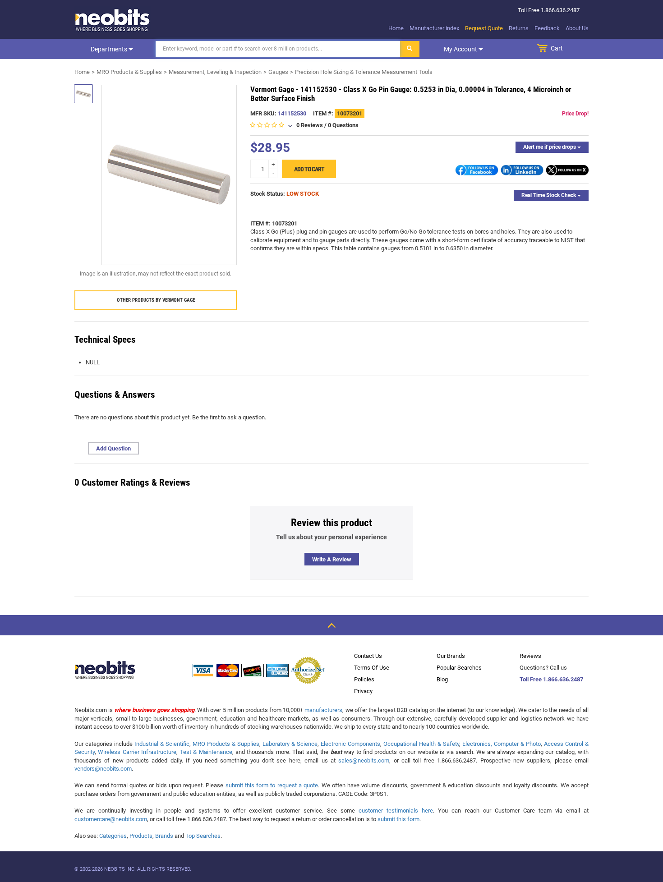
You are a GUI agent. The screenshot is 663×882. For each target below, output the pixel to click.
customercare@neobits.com (110, 819)
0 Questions (343, 125)
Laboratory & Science (290, 743)
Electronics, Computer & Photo (501, 743)
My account (461, 49)
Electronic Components (350, 743)
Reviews (530, 655)
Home (396, 28)
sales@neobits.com (363, 760)
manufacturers (323, 710)
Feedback (547, 28)
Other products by (156, 300)
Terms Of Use (371, 667)
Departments (110, 49)
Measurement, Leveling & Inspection (215, 72)
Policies (364, 679)
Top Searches (203, 835)
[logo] (112, 19)
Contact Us (368, 655)
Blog (442, 679)
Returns (519, 28)
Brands (164, 835)
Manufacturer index (434, 28)
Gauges (278, 72)
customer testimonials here (396, 810)
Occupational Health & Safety (421, 743)
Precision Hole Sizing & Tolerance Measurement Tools (364, 72)
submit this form (398, 819)
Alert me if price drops (550, 147)
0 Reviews (309, 125)
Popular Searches (459, 667)
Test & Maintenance (206, 752)
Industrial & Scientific (161, 743)
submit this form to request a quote (272, 785)
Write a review (331, 559)
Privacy (363, 691)
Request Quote (484, 28)
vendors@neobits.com (103, 768)
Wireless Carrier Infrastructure (137, 752)
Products (140, 835)
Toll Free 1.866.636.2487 (551, 679)
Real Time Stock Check (549, 195)
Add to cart (309, 169)
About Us (577, 28)
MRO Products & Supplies (129, 72)
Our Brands (451, 655)
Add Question (113, 448)
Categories (113, 835)
